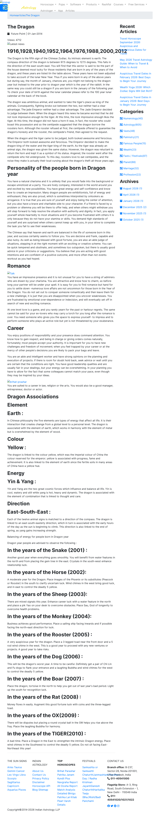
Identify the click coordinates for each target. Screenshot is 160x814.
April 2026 (130, 194)
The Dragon (33, 15)
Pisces (22, 789)
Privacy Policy (40, 778)
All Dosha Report (67, 785)
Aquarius (12, 789)
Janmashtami (101, 774)
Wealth (129, 149)
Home (13, 15)
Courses (119, 4)
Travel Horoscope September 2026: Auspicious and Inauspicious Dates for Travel (133, 46)
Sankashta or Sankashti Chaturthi (90, 771)
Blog (35, 789)
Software (76, 4)
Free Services (136, 4)
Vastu (129, 130)
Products (92, 4)
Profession (132, 174)
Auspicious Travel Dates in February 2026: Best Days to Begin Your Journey (135, 77)
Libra (23, 774)
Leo (9, 774)
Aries (10, 767)
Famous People (134, 143)
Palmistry (131, 137)
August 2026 (132, 188)
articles (21, 15)
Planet (129, 162)
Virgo (15, 774)
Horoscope (47, 4)
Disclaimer (38, 782)
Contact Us (39, 774)
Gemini (11, 771)
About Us (37, 771)
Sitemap (43, 789)
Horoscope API (41, 785)
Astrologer (47, 10)
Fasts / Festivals (135, 155)
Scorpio (12, 778)
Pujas (62, 4)
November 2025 (134, 213)
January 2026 (132, 200)
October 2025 (133, 219)
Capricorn (13, 785)
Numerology (133, 118)
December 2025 (134, 207)
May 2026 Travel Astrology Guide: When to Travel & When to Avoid (136, 63)
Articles (70, 10)
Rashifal (106, 4)
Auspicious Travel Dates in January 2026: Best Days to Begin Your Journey (135, 101)
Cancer (20, 771)
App (60, 10)
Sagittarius (13, 782)
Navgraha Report (67, 782)
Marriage (131, 168)
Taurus (18, 767)
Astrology (132, 124)
